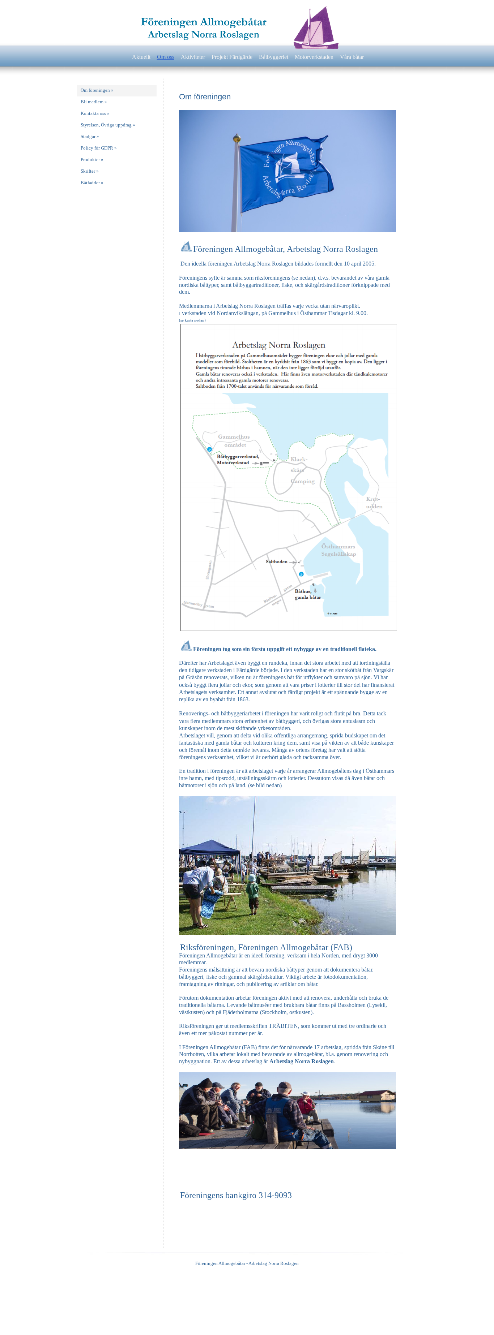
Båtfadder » (92, 182)
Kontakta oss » (95, 113)
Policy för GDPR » (99, 148)
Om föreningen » (97, 90)
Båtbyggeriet (273, 57)
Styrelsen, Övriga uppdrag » (108, 125)
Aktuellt (141, 57)
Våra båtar (352, 57)
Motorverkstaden (314, 57)
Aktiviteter (193, 57)
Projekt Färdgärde (232, 57)
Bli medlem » (94, 101)
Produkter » (92, 159)
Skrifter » (90, 171)
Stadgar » (90, 136)
